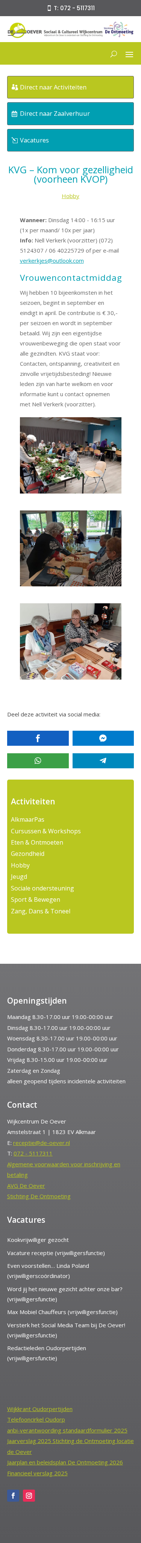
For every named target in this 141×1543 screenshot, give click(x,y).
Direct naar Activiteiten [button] (53, 87)
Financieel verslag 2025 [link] (37, 1473)
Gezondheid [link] (27, 853)
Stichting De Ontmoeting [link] (39, 1196)
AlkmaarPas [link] (27, 819)
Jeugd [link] (19, 876)
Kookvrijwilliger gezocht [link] (38, 1239)
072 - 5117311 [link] (33, 1153)
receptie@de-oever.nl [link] (41, 1142)
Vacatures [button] (34, 140)
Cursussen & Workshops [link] (46, 831)
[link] (70, 36)
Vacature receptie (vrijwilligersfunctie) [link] (56, 1253)
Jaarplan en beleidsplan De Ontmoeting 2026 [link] (65, 1462)
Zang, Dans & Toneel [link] (40, 911)
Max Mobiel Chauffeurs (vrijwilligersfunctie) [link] (62, 1312)
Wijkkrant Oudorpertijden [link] (40, 1409)
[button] (129, 54)
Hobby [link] (70, 196)
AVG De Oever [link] (26, 1185)
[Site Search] (114, 54)
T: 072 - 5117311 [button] (74, 8)
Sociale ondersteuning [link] (42, 888)
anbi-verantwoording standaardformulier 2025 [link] (67, 1430)
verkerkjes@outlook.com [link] (52, 260)
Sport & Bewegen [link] (35, 899)
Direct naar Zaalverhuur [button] (55, 113)
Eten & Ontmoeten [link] (37, 842)
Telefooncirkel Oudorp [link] (36, 1419)
